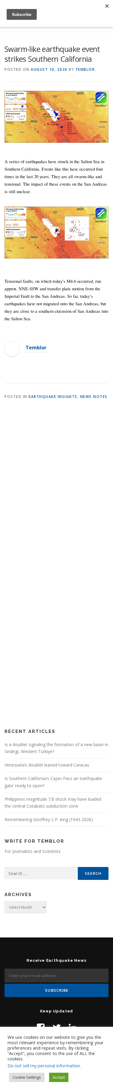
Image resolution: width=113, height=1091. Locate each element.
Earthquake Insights (53, 396)
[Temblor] (12, 348)
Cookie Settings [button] (27, 1077)
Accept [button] (59, 1077)
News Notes (94, 396)
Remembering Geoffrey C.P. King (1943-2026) (49, 819)
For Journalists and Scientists (33, 851)
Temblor (85, 69)
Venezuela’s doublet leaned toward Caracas (47, 765)
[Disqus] (56, 484)
